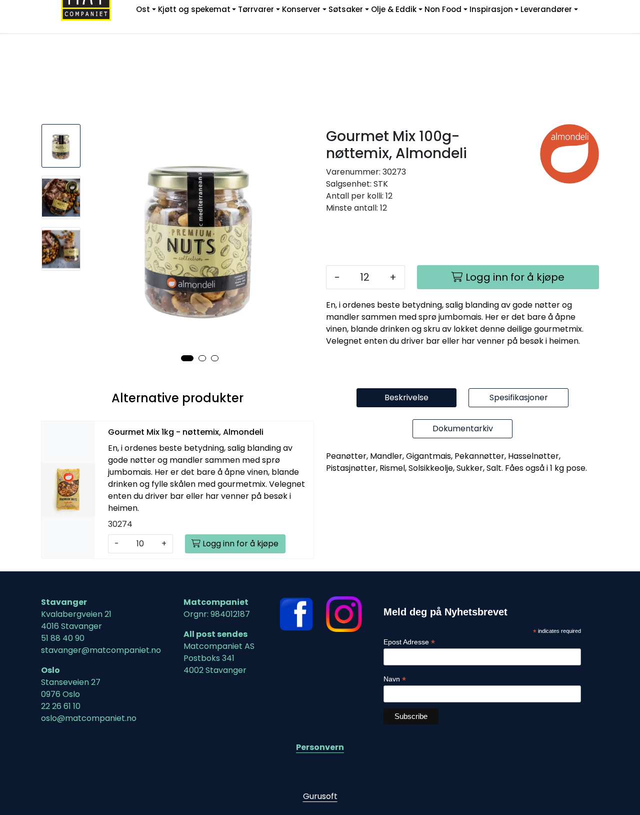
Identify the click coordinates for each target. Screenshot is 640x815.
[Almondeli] (570, 154)
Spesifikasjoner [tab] (519, 397)
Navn (395, 679)
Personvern (320, 747)
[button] (187, 358)
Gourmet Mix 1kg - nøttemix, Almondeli (186, 432)
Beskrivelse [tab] (406, 397)
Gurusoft (320, 796)
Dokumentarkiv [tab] (462, 428)
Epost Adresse (409, 642)
